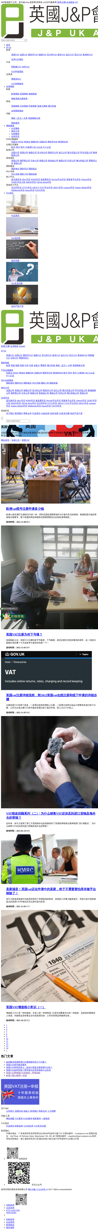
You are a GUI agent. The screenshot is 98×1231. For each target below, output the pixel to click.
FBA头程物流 (7, 380)
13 (7, 1046)
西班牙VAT (33, 55)
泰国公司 (63, 161)
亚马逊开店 (16, 179)
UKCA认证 (37, 147)
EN (76, 2)
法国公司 (15, 152)
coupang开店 (68, 187)
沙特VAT (26, 67)
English (22, 346)
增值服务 (10, 126)
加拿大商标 (42, 106)
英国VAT (15, 55)
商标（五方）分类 (19, 118)
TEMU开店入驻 (18, 182)
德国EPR (35, 142)
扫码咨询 (10, 1205)
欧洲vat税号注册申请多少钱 (25, 508)
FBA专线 (15, 174)
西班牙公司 (53, 152)
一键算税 (45, 1118)
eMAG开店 (58, 187)
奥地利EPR (63, 142)
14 (7, 1048)
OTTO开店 (27, 187)
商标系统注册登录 (19, 99)
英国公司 (24, 152)
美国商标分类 (34, 118)
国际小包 (24, 174)
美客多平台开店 (73, 179)
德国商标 (33, 94)
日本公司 (35, 161)
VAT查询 (19, 1118)
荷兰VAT (78, 55)
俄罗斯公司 (25, 161)
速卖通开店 (46, 179)
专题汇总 (15, 440)
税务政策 (19, 1126)
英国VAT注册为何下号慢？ (24, 634)
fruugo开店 (29, 190)
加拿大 (37, 365)
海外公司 (15, 131)
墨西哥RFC (16, 79)
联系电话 (10, 1225)
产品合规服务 (7, 370)
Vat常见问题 (64, 413)
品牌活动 (19, 1111)
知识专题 (15, 260)
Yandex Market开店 (83, 187)
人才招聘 (51, 1111)
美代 (22, 147)
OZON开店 (40, 190)
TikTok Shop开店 (43, 182)
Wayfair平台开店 (58, 179)
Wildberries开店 (17, 190)
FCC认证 (47, 147)
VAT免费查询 (17, 84)
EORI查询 (27, 1118)
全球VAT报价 (17, 59)
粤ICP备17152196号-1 (37, 1189)
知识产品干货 (76, 413)
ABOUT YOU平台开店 (42, 187)
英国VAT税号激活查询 (16, 1065)
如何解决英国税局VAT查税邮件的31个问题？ (26, 1062)
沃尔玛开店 (16, 187)
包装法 (14, 142)
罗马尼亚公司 (86, 152)
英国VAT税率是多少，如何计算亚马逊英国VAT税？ (29, 1067)
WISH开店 (35, 179)
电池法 (27, 142)
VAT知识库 (28, 1126)
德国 (17, 365)
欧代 (13, 147)
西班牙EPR (53, 142)
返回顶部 (10, 1227)
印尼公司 (71, 161)
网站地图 (10, 1118)
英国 (13, 365)
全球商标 (10, 86)
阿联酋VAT (16, 67)
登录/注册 (61, 2)
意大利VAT (52, 55)
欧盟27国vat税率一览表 (16, 1075)
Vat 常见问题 (17, 283)
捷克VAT (61, 55)
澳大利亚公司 (82, 161)
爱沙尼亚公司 (73, 152)
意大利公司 (42, 152)
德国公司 (33, 152)
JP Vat (8, 47)
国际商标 (5, 363)
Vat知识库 (45, 413)
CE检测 (28, 147)
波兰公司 (63, 152)
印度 (31, 365)
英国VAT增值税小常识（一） (26, 1007)
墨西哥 (43, 365)
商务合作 (27, 413)
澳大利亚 (52, 106)
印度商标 (33, 106)
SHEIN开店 (31, 182)
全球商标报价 (17, 111)
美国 (22, 365)
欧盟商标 (15, 94)
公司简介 (10, 1111)
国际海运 (15, 169)
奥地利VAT (88, 55)
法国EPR (43, 142)
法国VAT (24, 55)
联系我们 (19, 413)
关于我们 (10, 413)
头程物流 (15, 134)
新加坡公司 (53, 161)
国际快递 (33, 174)
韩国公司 (43, 161)
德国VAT (42, 55)
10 (7, 1039)
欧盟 (8, 365)
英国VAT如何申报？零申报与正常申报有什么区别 (28, 1070)
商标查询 (15, 123)
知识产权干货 (17, 306)
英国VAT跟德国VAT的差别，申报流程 (23, 1073)
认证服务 (15, 128)
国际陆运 (33, 169)
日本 (26, 365)
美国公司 (15, 161)
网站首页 (5, 440)
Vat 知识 (9, 193)
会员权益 (70, 2)
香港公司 (18, 163)
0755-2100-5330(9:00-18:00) (13, 1211)
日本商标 (24, 106)
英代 (18, 147)
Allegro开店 (86, 179)
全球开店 (15, 136)
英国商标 (24, 94)
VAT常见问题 (40, 1126)
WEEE (21, 142)
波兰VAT (70, 55)
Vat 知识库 (16, 238)
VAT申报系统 (17, 71)
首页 (8, 45)
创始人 (26, 1111)
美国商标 (15, 106)
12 (7, 1043)
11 (7, 1041)
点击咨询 (10, 1208)
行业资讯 (15, 216)
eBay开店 (26, 179)
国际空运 (24, 169)
